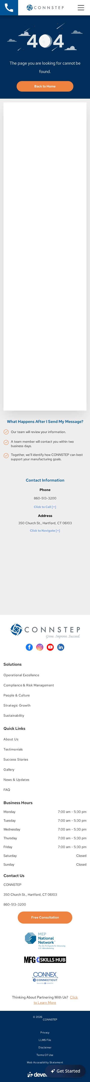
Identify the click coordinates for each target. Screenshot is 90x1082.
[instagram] (39, 648)
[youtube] (50, 648)
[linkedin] (60, 648)
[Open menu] (81, 8)
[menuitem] (44, 675)
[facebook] (29, 648)
